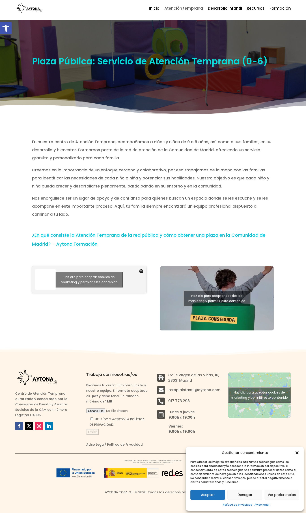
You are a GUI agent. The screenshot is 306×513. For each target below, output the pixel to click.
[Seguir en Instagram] (39, 426)
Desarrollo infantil (225, 9)
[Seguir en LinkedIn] (49, 426)
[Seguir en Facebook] (19, 426)
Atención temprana (183, 9)
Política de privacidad (237, 505)
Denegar (244, 494)
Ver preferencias (282, 494)
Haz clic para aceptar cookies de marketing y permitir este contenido (89, 279)
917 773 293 (179, 401)
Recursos (256, 9)
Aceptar (208, 494)
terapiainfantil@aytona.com (194, 389)
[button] (6, 28)
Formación (280, 9)
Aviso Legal (95, 444)
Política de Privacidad (125, 444)
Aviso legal (261, 505)
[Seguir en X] (29, 426)
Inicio (154, 9)
